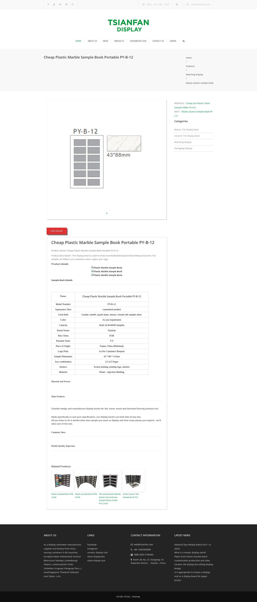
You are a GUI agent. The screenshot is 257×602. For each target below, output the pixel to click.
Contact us (158, 41)
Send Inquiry (57, 231)
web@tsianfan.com (200, 4)
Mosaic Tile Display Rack (186, 129)
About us (92, 41)
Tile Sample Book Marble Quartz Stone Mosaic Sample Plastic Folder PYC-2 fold (110, 499)
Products (119, 41)
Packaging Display (183, 148)
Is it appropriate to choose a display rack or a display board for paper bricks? (192, 576)
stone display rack (96, 560)
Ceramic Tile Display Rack (187, 135)
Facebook (92, 544)
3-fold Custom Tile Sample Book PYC (131, 495)
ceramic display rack (97, 552)
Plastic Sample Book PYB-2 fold (62, 495)
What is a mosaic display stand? (190, 552)
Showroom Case (138, 41)
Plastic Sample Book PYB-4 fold (86, 495)
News (105, 41)
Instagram (92, 548)
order (173, 41)
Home (78, 41)
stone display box (96, 556)
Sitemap (136, 596)
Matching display (194, 74)
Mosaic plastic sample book (199, 83)
